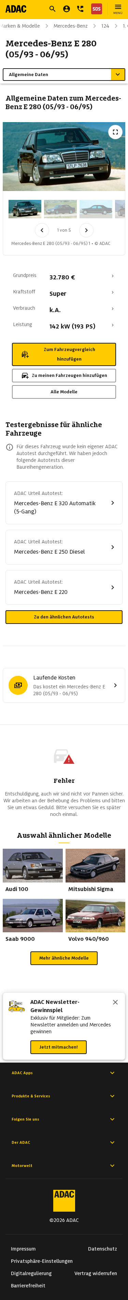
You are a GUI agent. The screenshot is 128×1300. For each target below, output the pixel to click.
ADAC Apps (22, 1072)
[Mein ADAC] (66, 9)
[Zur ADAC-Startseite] (15, 8)
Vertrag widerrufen (95, 1273)
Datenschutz (102, 1249)
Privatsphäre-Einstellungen (42, 1261)
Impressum (23, 1249)
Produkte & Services (31, 1096)
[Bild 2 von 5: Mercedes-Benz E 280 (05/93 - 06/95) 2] (60, 209)
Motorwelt (22, 1165)
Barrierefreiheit (28, 1286)
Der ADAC (21, 1142)
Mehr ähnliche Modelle (64, 958)
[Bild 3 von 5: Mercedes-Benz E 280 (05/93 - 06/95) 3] (96, 209)
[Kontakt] (80, 9)
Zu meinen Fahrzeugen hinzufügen (69, 375)
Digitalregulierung (31, 1273)
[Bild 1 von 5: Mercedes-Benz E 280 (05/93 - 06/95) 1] (25, 209)
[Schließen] (115, 1003)
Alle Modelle (64, 392)
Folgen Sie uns (25, 1119)
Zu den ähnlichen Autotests (64, 617)
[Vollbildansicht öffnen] (115, 132)
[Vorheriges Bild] (42, 230)
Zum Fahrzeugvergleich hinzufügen (69, 354)
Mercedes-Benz (71, 26)
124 (105, 26)
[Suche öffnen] (52, 8)
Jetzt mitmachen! (58, 1047)
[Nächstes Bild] (86, 230)
